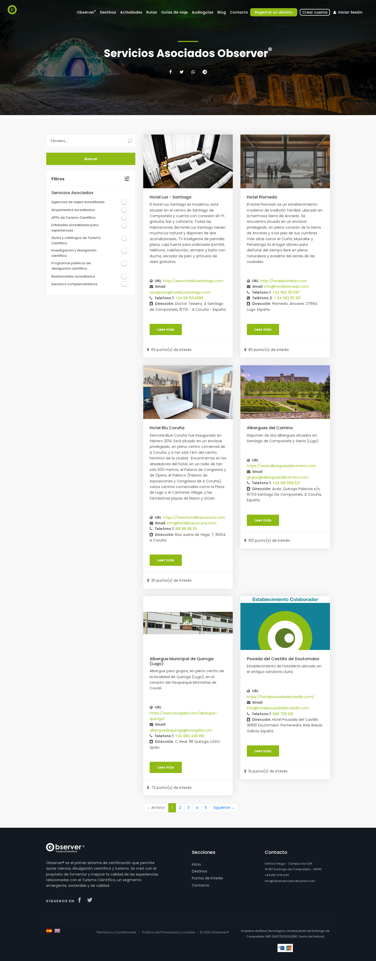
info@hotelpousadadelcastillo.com (278, 708)
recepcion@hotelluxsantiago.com (180, 292)
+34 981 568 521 (286, 482)
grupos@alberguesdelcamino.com (278, 477)
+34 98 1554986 (189, 298)
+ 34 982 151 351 (287, 298)
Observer (86, 12)
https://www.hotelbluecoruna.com (194, 517)
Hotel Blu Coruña (167, 428)
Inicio (196, 864)
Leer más (165, 329)
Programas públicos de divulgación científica (71, 266)
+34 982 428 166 (189, 735)
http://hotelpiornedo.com (283, 280)
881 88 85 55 (186, 528)
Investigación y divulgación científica (73, 253)
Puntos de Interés (207, 878)
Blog (221, 12)
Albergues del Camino (270, 428)
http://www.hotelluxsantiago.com (193, 280)
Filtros (57, 179)
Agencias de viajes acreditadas (78, 202)
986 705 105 (282, 713)
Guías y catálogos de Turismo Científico (76, 240)
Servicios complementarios (74, 284)
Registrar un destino (274, 12)
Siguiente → (224, 807)
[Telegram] (205, 72)
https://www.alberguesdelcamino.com (281, 465)
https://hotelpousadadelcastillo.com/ (280, 696)
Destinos (199, 871)
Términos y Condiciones (116, 932)
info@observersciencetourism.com (290, 881)
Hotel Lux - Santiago (171, 197)
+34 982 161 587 (286, 292)
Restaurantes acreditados (73, 276)
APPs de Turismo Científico (73, 217)
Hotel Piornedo (262, 197)
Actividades (131, 12)
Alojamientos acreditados (73, 209)
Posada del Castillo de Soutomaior (283, 659)
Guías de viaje (174, 12)
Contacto (200, 885)
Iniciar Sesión (349, 12)
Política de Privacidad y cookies (168, 932)
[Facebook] (170, 72)
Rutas (151, 12)
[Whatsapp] (193, 72)
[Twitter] (182, 72)
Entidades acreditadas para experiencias (74, 228)
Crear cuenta (314, 12)
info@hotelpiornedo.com (286, 286)
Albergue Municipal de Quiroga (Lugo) (182, 661)
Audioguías (202, 12)
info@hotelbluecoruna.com (191, 523)
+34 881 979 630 (277, 875)
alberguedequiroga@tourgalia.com (181, 730)
